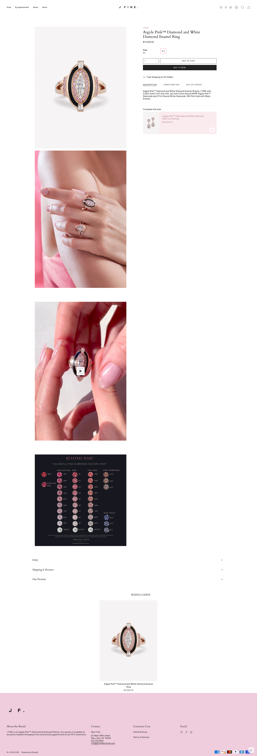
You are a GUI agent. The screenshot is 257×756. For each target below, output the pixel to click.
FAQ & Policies (140, 732)
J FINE (145, 28)
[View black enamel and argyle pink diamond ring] (80, 371)
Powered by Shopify (29, 752)
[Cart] (249, 7)
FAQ (35, 560)
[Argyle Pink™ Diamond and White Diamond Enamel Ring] (128, 640)
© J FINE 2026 (13, 752)
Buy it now (180, 68)
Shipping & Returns (43, 569)
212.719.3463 (97, 740)
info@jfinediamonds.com (103, 743)
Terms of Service (141, 737)
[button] (9, 7)
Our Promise (39, 579)
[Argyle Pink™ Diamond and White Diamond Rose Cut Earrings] (151, 123)
